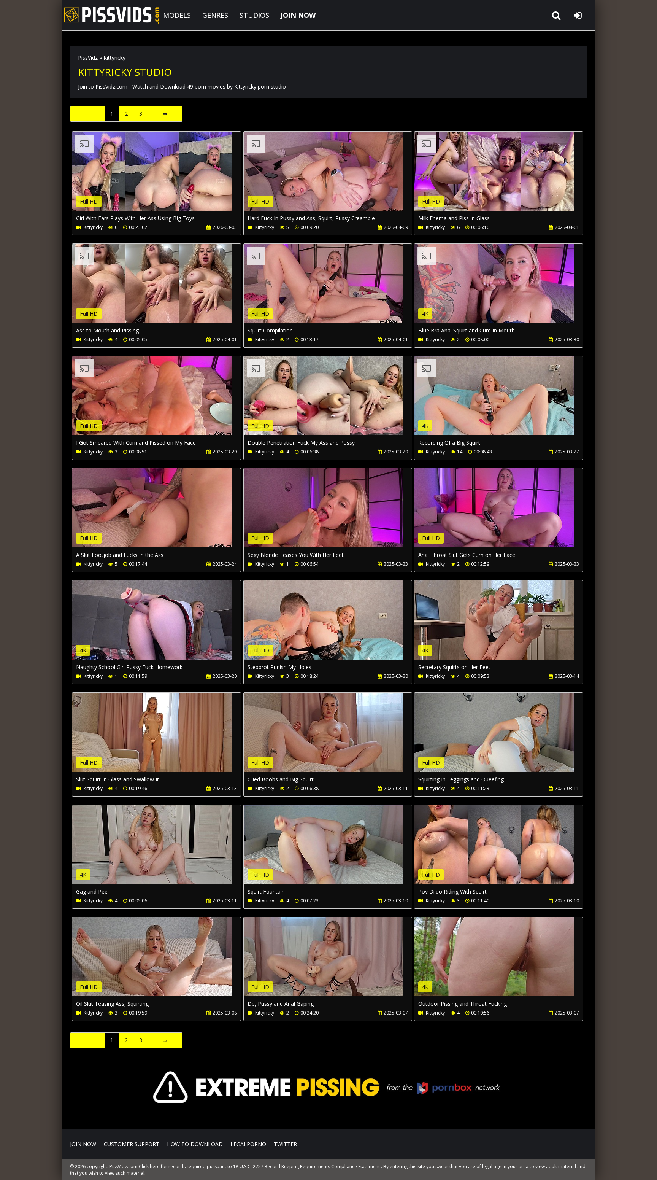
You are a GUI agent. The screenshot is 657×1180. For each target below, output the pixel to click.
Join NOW (83, 1144)
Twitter (285, 1144)
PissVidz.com (111, 15)
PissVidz (88, 57)
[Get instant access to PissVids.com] (328, 1117)
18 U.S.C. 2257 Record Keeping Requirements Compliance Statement (306, 1166)
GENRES (215, 15)
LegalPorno (248, 1144)
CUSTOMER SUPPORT (131, 1144)
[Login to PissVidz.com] (577, 15)
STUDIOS (254, 15)
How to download (195, 1144)
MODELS (177, 15)
